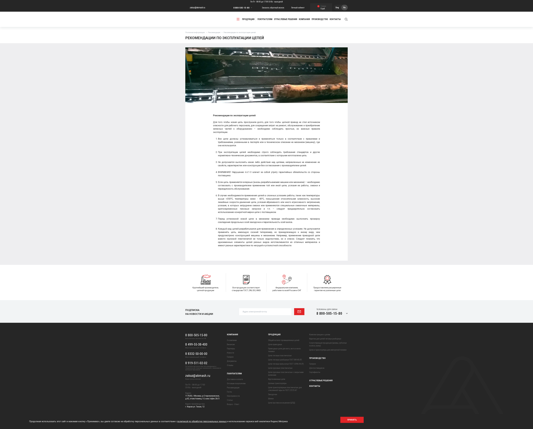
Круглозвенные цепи (276, 379)
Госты (229, 392)
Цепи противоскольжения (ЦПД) (281, 403)
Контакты (335, 19)
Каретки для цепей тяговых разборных (325, 339)
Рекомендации (214, 32)
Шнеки (271, 398)
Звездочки (272, 394)
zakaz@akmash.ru (197, 7)
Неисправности (233, 396)
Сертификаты (314, 372)
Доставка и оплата (235, 379)
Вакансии (231, 344)
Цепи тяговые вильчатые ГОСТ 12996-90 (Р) (286, 364)
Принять (352, 420)
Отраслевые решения (285, 19)
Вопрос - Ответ (233, 404)
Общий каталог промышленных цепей (283, 340)
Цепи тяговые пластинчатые (280, 355)
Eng (337, 7)
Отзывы (230, 365)
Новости (230, 353)
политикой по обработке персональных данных (202, 421)
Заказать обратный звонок (273, 8)
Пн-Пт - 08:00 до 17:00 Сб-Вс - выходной (266, 2)
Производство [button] (320, 19)
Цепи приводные (275, 344)
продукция (248, 19)
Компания (232, 334)
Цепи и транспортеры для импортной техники (327, 350)
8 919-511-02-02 (196, 363)
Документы (232, 361)
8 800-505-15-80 (241, 8)
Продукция (274, 334)
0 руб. (322, 7)
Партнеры (231, 348)
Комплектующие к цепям (319, 334)
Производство (317, 358)
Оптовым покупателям (236, 383)
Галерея (230, 357)
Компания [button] (304, 19)
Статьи (230, 400)
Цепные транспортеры (277, 383)
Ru (344, 7)
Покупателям (234, 373)
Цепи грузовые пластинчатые (280, 368)
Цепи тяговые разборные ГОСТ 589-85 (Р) (285, 360)
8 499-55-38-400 (196, 344)
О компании (232, 340)
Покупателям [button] (264, 19)
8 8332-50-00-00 (196, 354)
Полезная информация (195, 32)
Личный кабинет (298, 8)
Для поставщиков (316, 368)
